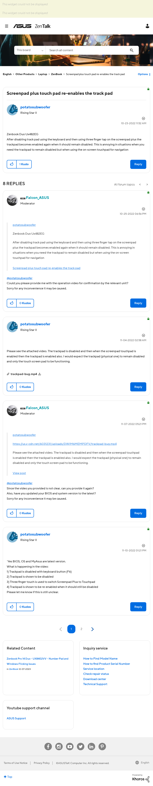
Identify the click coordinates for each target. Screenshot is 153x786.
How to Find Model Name (100, 658)
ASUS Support (16, 718)
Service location (93, 669)
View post (19, 473)
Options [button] (143, 74)
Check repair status (96, 674)
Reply (138, 164)
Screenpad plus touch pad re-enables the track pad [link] (95, 74)
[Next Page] (92, 629)
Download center (94, 679)
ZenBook (56, 74)
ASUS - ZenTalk (32, 26)
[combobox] (92, 50)
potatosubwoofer (24, 225)
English (7, 74)
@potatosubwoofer (19, 278)
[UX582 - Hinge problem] (140, 184)
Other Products (24, 74)
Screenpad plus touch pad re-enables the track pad (46, 268)
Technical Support (95, 684)
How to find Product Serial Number (106, 664)
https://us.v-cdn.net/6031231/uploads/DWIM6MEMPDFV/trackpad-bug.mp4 (65, 444)
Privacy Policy (42, 763)
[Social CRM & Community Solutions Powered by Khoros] (140, 778)
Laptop (42, 74)
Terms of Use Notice (15, 763)
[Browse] (8, 26)
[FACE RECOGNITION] (146, 184)
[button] (12, 164)
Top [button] (9, 777)
